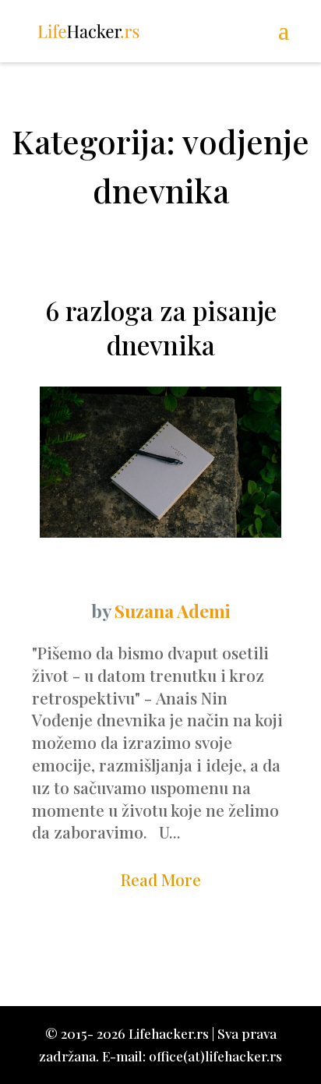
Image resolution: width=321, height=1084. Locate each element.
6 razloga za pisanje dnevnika (161, 327)
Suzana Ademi (173, 610)
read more (161, 879)
